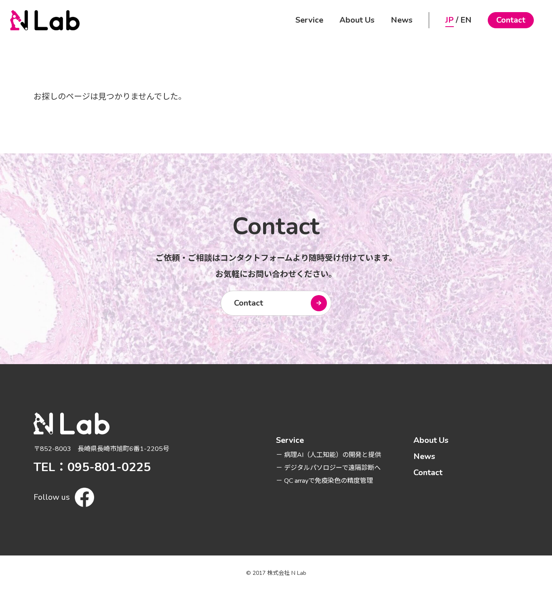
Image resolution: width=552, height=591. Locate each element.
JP (449, 20)
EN (466, 20)
